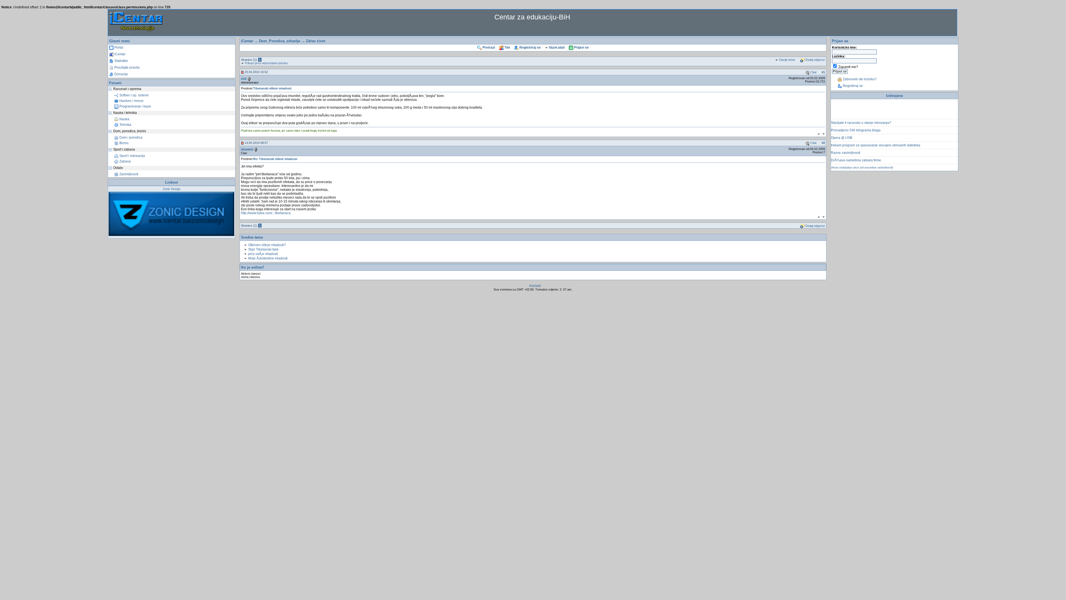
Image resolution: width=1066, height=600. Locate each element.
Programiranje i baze (135, 106)
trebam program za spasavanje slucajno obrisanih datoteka (875, 139)
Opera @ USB (841, 131)
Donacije (121, 74)
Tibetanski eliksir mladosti (272, 88)
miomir (247, 149)
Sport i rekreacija (132, 156)
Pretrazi (488, 47)
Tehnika (125, 125)
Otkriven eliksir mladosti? (267, 245)
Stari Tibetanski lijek (263, 249)
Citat (812, 72)
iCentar (119, 54)
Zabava (125, 161)
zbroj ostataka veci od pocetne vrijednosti (862, 161)
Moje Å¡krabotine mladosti (268, 258)
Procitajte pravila (127, 67)
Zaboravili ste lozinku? (859, 79)
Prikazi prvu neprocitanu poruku (266, 63)
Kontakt (535, 286)
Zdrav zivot (315, 41)
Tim (507, 47)
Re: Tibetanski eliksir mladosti (275, 159)
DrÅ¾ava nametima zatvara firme (856, 154)
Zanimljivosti (128, 174)
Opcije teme (786, 59)
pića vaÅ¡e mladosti (263, 254)
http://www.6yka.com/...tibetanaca (266, 213)
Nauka (124, 119)
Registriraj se (530, 47)
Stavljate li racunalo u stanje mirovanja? (861, 116)
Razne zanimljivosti (845, 146)
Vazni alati (556, 47)
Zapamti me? (848, 67)
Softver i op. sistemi (134, 95)
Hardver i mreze (131, 101)
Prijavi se (581, 47)
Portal (118, 47)
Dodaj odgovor (814, 59)
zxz (244, 78)
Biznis (124, 143)
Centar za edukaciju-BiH (532, 17)
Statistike (121, 61)
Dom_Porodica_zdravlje (279, 41)
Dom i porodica (130, 137)
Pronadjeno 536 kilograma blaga (856, 124)
